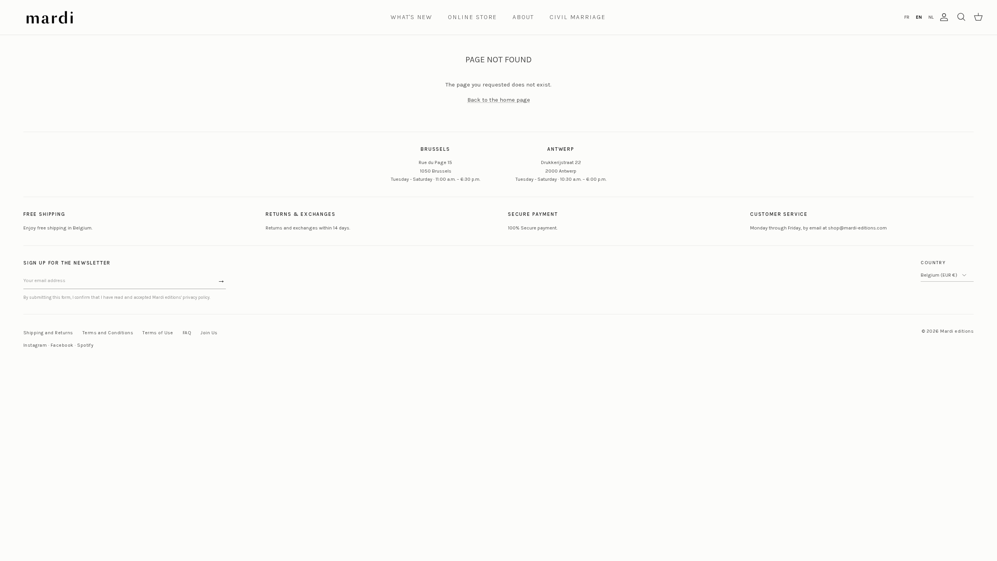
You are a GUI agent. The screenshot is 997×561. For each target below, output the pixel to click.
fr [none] (906, 17)
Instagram (35, 345)
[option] (906, 17)
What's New (411, 17)
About (523, 17)
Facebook (62, 345)
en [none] (919, 17)
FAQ (187, 332)
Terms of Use (158, 332)
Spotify (85, 345)
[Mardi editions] (49, 17)
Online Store (472, 17)
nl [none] (931, 17)
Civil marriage (578, 17)
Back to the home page (498, 99)
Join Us (209, 332)
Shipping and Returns (48, 332)
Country (933, 262)
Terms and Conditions (108, 332)
